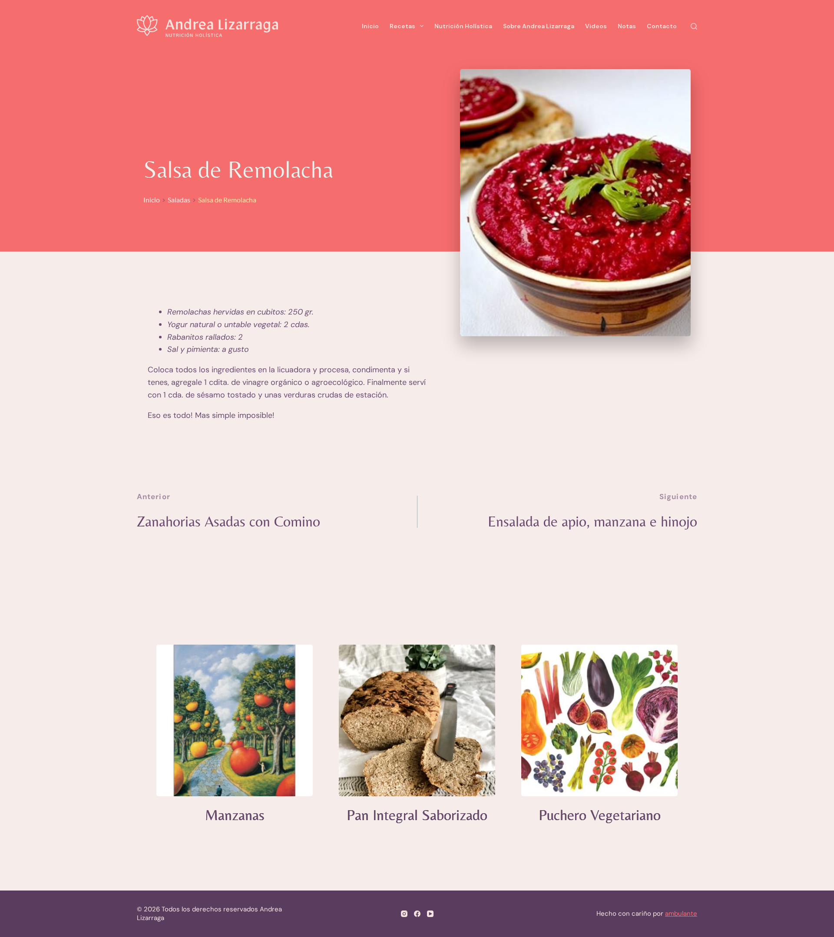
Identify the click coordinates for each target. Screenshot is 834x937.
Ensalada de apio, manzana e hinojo (592, 521)
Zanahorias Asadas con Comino (228, 521)
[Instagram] (404, 914)
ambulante (681, 913)
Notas (627, 26)
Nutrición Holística (463, 26)
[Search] (694, 26)
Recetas (402, 26)
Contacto (662, 26)
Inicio (370, 26)
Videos (596, 26)
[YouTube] (430, 914)
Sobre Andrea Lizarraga (538, 26)
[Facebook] (417, 914)
